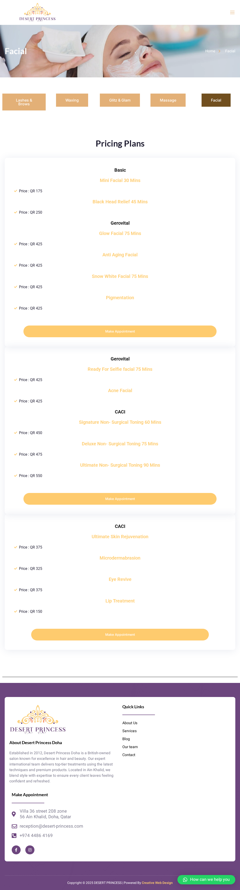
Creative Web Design (157, 882)
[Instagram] (29, 849)
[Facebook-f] (16, 849)
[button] (206, 879)
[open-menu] (232, 12)
